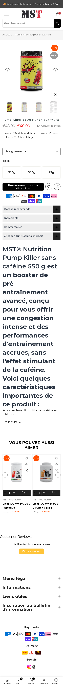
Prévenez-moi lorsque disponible (23, 187)
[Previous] (7, 70)
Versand (53, 133)
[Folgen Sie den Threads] (34, 667)
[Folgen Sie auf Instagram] (29, 667)
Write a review (31, 551)
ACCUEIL (7, 34)
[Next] (55, 70)
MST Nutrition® (12, 499)
